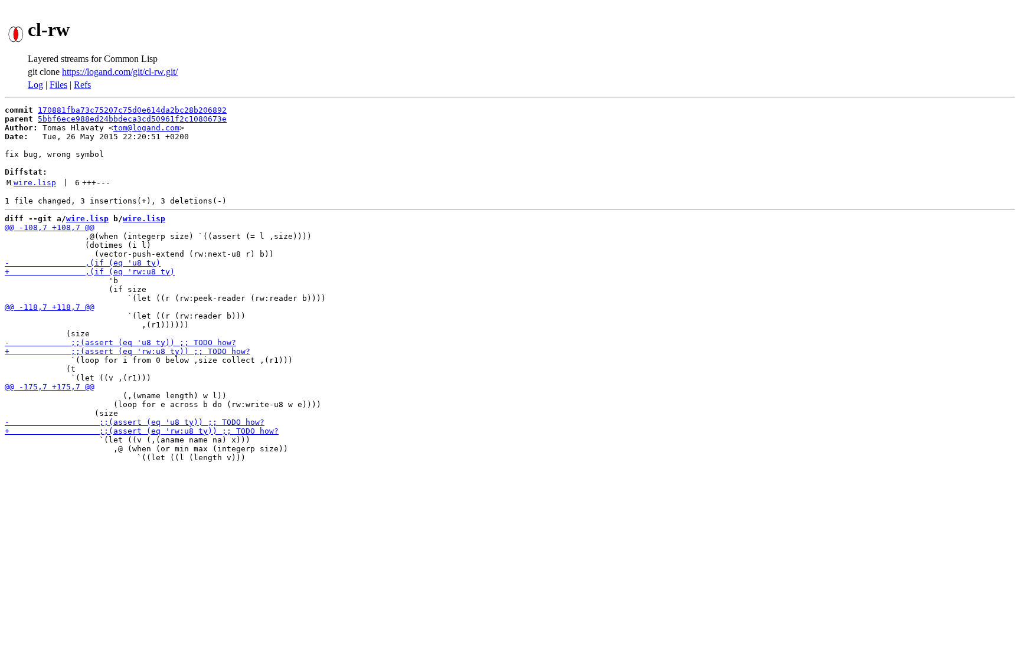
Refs (82, 85)
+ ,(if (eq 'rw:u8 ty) (90, 271)
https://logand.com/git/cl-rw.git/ (120, 72)
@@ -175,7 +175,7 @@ (49, 386)
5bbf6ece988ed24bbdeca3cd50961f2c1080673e (132, 118)
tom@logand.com (146, 127)
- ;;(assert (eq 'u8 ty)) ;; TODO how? (120, 342)
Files (58, 85)
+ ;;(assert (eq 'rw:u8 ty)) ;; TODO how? (127, 351)
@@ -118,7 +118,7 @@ (49, 307)
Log (35, 85)
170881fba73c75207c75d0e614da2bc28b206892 (132, 110)
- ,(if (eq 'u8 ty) (83, 262)
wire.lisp (35, 182)
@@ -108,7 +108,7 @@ (49, 227)
